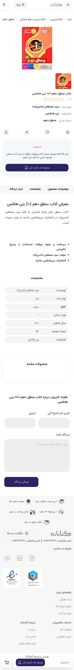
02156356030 (50, 541)
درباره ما (32, 630)
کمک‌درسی (56, 19)
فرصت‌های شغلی (27, 643)
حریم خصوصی (64, 636)
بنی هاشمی (52, 114)
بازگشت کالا (65, 630)
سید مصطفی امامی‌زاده (46, 107)
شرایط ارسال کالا (63, 606)
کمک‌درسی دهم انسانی (32, 19)
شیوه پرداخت (64, 613)
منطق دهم (8, 19)
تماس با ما (31, 636)
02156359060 (18, 541)
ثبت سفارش (65, 599)
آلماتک (29, 657)
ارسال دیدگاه (21, 482)
